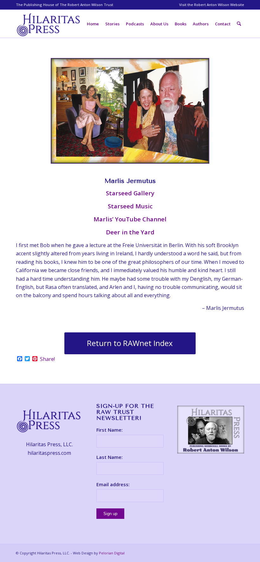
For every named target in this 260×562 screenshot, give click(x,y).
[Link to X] (239, 552)
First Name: (109, 430)
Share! (47, 359)
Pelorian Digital (112, 553)
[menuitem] (210, 4)
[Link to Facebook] (230, 552)
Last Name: (109, 457)
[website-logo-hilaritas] (49, 24)
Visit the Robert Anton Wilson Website (211, 4)
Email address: (113, 484)
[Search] (239, 24)
